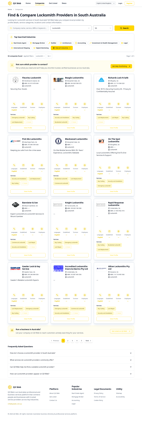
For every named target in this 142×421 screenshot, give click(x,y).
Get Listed (53, 3)
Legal (73, 404)
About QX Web (54, 393)
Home (28, 3)
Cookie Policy (98, 400)
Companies (39, 3)
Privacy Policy (98, 393)
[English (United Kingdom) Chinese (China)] (106, 3)
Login (120, 3)
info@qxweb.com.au (15, 404)
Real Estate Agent (78, 393)
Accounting (76, 400)
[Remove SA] (50, 56)
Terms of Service (99, 397)
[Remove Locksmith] (44, 56)
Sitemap (119, 393)
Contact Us (53, 400)
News (64, 3)
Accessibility (120, 397)
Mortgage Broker (78, 397)
